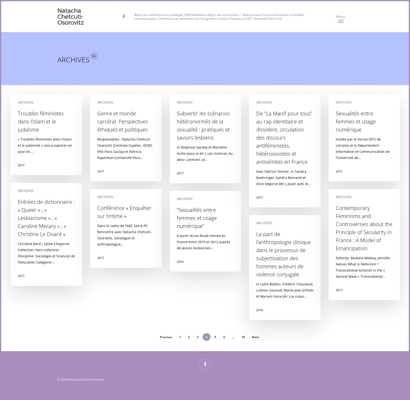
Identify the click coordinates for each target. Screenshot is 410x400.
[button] (341, 16)
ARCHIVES (26, 102)
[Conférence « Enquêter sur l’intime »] (126, 228)
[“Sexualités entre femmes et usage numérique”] (205, 231)
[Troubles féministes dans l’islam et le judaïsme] (46, 135)
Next (255, 337)
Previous (166, 337)
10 (243, 337)
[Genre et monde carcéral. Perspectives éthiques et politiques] (126, 138)
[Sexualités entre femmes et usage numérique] (364, 138)
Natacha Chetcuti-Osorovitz (70, 17)
